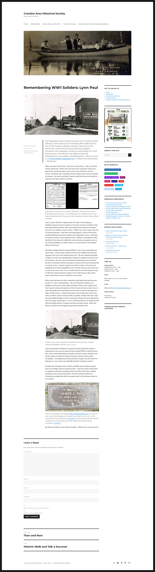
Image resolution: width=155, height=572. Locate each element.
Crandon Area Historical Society (44, 13)
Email (26, 488)
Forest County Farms (112, 212)
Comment (28, 452)
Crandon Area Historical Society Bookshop (93, 24)
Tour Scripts (118, 185)
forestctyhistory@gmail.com (62, 159)
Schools (114, 181)
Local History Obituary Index (114, 205)
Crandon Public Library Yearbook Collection (118, 208)
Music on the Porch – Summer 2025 (116, 246)
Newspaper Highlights (111, 177)
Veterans (30, 153)
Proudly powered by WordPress (62, 563)
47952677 (57, 423)
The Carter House (69, 24)
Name (26, 479)
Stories (26, 153)
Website (27, 496)
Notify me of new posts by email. (33, 513)
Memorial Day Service (112, 241)
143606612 (71, 418)
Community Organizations (112, 169)
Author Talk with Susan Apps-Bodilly (116, 231)
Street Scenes (109, 185)
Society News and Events (51, 24)
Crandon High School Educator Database (117, 214)
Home (26, 24)
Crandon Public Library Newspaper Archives (118, 206)
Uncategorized (109, 189)
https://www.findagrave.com (79, 414)
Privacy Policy (47, 563)
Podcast (107, 181)
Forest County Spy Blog (30, 151)
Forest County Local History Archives (116, 203)
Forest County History (30, 146)
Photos (122, 177)
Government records (111, 173)
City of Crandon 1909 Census (114, 210)
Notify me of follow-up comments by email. (36, 508)
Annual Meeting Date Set (113, 250)
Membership (35, 24)
